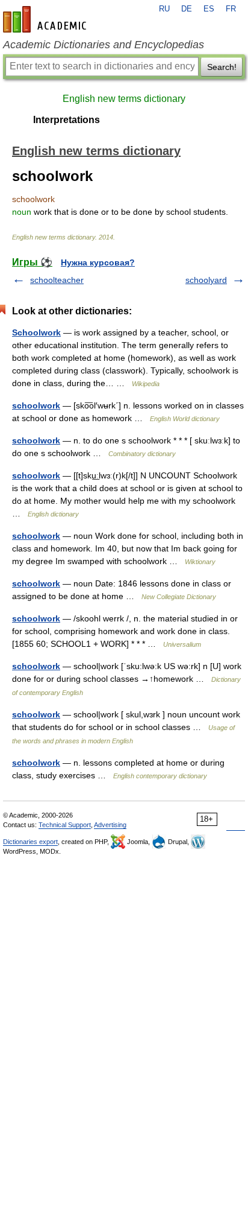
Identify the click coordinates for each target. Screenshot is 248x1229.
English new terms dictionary (124, 99)
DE (186, 9)
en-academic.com (46, 19)
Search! (222, 67)
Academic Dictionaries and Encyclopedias (103, 45)
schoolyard (206, 280)
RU (164, 9)
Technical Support (65, 824)
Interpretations (66, 120)
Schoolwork (36, 332)
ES (208, 9)
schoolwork (36, 405)
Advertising (110, 824)
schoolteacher (57, 280)
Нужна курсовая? (98, 262)
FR (231, 9)
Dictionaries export (30, 841)
